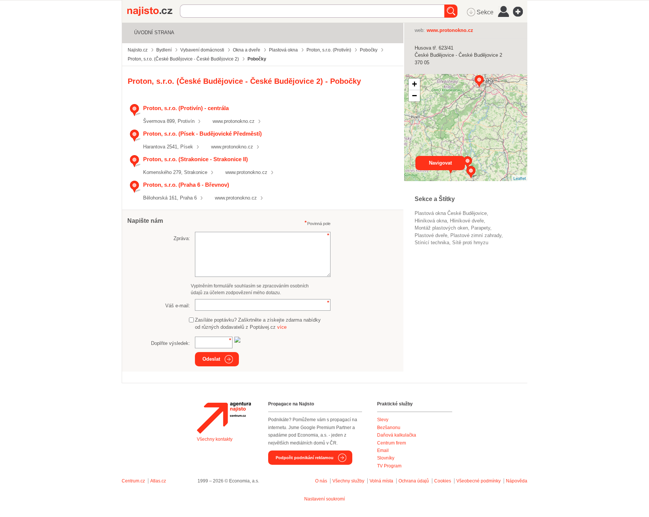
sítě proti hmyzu (470, 242)
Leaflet (519, 178)
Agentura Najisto (224, 418)
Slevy (382, 419)
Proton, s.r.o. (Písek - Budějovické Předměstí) (202, 133)
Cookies (442, 481)
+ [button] (414, 84)
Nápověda (516, 481)
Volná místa (381, 481)
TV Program (389, 466)
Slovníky (385, 458)
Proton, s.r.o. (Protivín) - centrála (186, 108)
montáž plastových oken (441, 228)
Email (383, 450)
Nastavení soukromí (324, 499)
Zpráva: (182, 238)
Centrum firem (391, 443)
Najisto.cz (153, 11)
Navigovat (440, 163)
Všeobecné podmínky (478, 481)
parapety (480, 228)
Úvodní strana (154, 32)
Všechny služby (348, 481)
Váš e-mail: (177, 305)
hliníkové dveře (467, 221)
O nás (321, 481)
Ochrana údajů (413, 481)
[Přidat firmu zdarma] (520, 11)
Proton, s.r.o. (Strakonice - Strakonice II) (195, 159)
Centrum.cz (133, 481)
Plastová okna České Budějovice (451, 213)
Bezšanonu (388, 427)
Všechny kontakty (214, 439)
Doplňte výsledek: (170, 343)
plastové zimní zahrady (475, 235)
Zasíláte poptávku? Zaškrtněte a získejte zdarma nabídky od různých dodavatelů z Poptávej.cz (258, 323)
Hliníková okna (431, 221)
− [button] (414, 95)
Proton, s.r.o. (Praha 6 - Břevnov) (186, 184)
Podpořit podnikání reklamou (305, 457)
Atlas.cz (158, 481)
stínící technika (432, 242)
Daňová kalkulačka (396, 435)
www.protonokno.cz (234, 121)
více (282, 327)
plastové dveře (431, 235)
